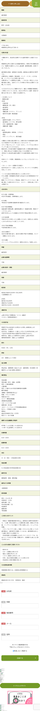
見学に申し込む (3, 706)
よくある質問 (1, 680)
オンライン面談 (1, 681)
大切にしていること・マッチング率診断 (1, 678)
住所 (6, 634)
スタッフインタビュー (1, 677)
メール (7, 623)
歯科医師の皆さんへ (1, 679)
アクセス (0, 673)
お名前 (7, 591)
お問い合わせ (1, 682)
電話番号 (7, 612)
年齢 (6, 602)
